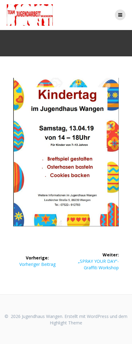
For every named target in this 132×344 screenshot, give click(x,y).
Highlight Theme (66, 323)
